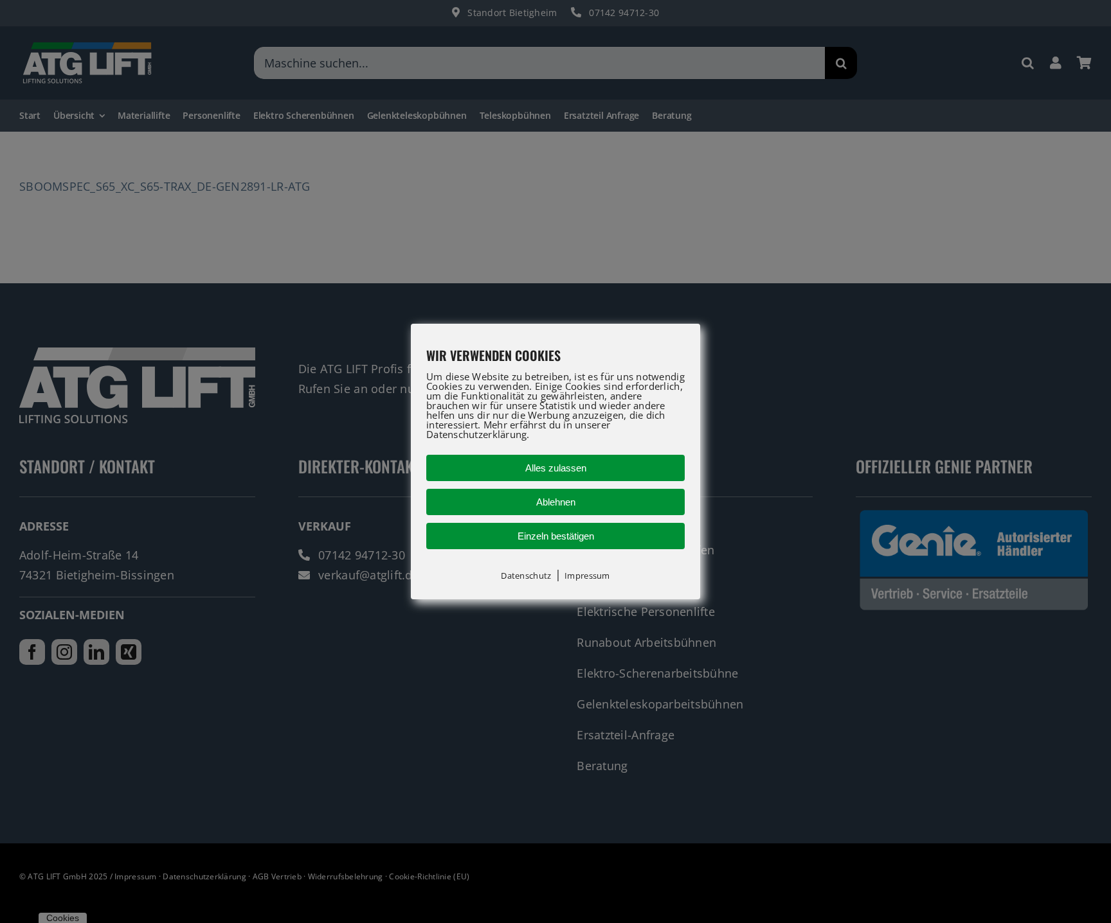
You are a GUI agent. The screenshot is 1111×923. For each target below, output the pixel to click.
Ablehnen (555, 502)
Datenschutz (526, 575)
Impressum (587, 575)
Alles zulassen (555, 467)
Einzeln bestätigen (556, 536)
